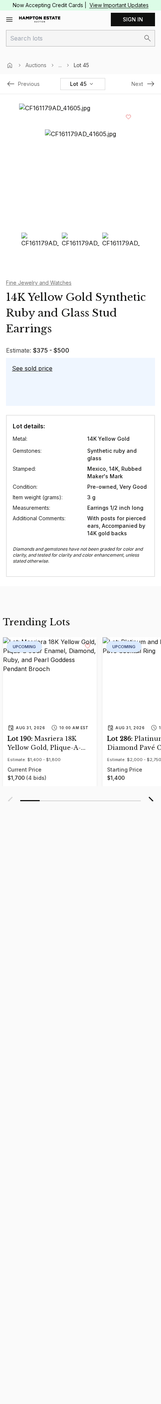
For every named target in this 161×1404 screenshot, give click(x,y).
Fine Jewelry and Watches (39, 282)
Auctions (35, 65)
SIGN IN (133, 19)
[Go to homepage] (40, 19)
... (60, 65)
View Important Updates (119, 5)
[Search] (148, 38)
